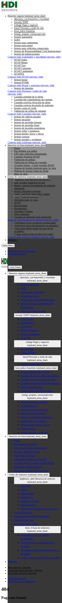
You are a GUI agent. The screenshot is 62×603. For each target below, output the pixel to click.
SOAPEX (19, 74)
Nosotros (12, 240)
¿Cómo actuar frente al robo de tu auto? (34, 234)
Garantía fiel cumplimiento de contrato (33, 99)
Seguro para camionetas (26, 42)
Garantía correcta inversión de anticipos (34, 105)
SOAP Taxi (20, 65)
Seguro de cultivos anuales (27, 116)
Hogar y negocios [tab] (26, 25)
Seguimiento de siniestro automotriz (32, 516)
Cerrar (15, 267)
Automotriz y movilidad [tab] (31, 19)
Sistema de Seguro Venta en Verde (31, 470)
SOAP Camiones (22, 68)
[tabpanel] (34, 47)
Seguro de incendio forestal (27, 122)
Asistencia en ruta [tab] (29, 182)
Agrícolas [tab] (30, 34)
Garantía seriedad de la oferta (28, 96)
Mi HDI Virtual (17, 254)
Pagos (17, 148)
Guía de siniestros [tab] (26, 197)
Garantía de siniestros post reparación (32, 217)
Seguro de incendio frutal (26, 125)
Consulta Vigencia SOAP (27, 156)
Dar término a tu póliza (25, 151)
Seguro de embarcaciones (27, 54)
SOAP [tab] (21, 22)
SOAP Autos (20, 59)
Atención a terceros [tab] (27, 191)
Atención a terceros (23, 520)
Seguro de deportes (23, 88)
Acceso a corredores (21, 251)
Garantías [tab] (24, 31)
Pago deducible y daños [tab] (32, 194)
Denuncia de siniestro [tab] (32, 180)
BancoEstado (20, 205)
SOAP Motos (21, 62)
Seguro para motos (23, 45)
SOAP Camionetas (23, 71)
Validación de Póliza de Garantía (30, 162)
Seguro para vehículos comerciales (31, 48)
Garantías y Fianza (23, 211)
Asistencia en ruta (23, 512)
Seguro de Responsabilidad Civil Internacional (37, 51)
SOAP (17, 202)
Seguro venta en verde (25, 108)
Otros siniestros (21, 214)
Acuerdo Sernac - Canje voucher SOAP (34, 165)
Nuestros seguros (26, 16)
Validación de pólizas (24, 159)
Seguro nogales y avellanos (27, 139)
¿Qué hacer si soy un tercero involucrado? (35, 222)
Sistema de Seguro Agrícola (35, 168)
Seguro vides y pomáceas (26, 131)
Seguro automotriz (23, 37)
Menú (8, 245)
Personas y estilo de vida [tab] (29, 28)
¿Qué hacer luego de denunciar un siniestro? (36, 225)
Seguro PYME (21, 82)
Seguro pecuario (22, 119)
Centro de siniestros (27, 177)
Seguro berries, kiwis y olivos (29, 133)
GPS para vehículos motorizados (30, 154)
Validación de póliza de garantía (30, 111)
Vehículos (26, 200)
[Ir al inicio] (9, 10)
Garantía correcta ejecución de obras (32, 102)
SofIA (17, 39)
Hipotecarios (20, 208)
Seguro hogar (21, 79)
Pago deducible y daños (26, 524)
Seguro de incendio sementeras (29, 128)
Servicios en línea (26, 145)
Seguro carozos (21, 136)
